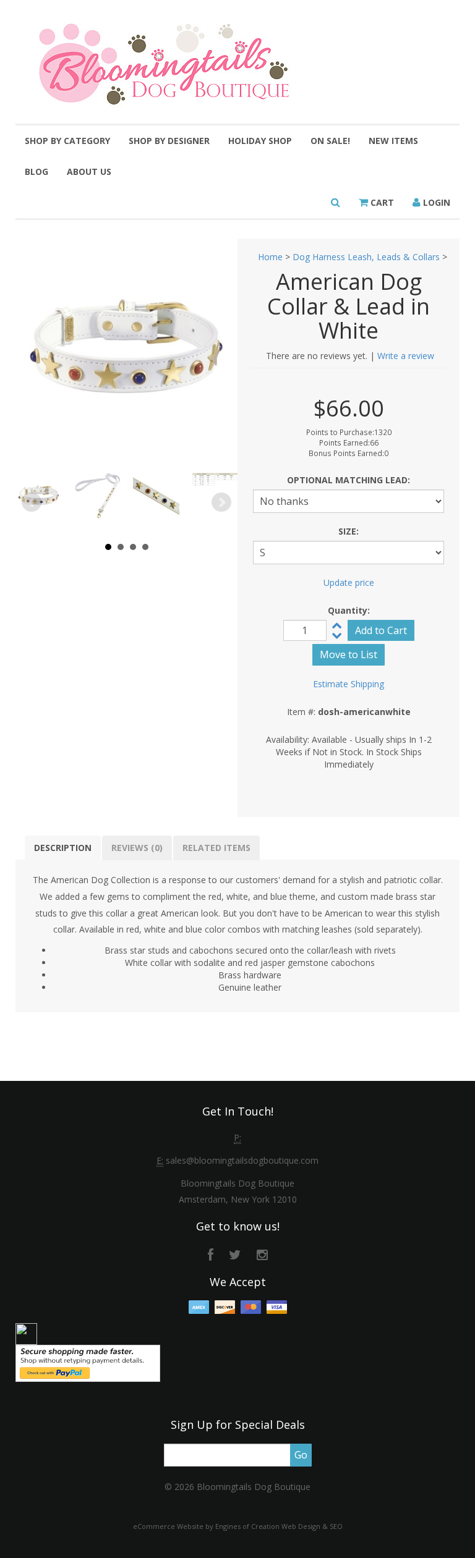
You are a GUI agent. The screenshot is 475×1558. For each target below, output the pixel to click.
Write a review (405, 356)
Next (221, 502)
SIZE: (348, 531)
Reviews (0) (137, 847)
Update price (348, 582)
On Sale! (330, 140)
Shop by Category (67, 140)
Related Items (216, 847)
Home (270, 257)
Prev (31, 502)
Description (63, 847)
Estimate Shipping (348, 684)
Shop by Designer (169, 140)
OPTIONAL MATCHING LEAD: (348, 480)
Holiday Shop (260, 140)
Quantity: (349, 610)
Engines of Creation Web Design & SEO (279, 1526)
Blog (36, 171)
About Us (89, 171)
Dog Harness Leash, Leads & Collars (366, 257)
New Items (393, 140)
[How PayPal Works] (87, 1362)
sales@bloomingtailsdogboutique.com (242, 1160)
